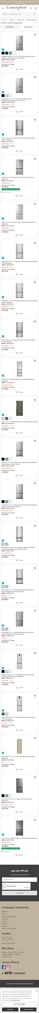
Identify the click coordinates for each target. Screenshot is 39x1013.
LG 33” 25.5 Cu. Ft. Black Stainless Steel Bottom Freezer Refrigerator (19, 838)
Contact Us (5, 926)
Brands (4, 914)
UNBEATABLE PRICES (23, 1)
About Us (5, 923)
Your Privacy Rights (19, 1004)
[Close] (37, 991)
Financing (5, 919)
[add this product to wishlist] (35, 34)
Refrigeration (20, 20)
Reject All (10, 1009)
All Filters (11, 27)
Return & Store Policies (9, 928)
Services (4, 921)
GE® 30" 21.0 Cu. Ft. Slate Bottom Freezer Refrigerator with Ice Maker (19, 421)
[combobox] (29, 26)
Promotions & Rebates (9, 916)
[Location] (30, 8)
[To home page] (16, 8)
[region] (19, 1000)
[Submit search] (34, 14)
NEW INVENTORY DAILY (8, 1)
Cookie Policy (16, 1000)
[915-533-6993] (36, 8)
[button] (3, 8)
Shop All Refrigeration (32, 20)
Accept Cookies (28, 1009)
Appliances (12, 20)
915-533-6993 (11, 943)
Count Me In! (19, 893)
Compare (20, 69)
